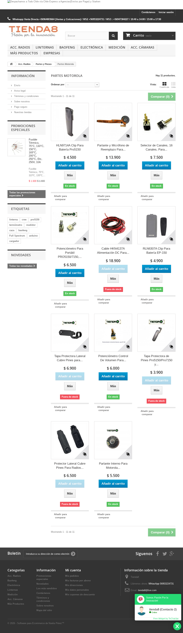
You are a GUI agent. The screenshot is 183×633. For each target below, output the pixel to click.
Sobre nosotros (21, 101)
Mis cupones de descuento (80, 594)
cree (24, 219)
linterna (13, 219)
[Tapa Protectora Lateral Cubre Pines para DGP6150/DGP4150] (70, 333)
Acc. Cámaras (142, 47)
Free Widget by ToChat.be (166, 618)
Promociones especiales (23, 128)
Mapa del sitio (44, 610)
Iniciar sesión (166, 12)
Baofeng (67, 47)
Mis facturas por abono (78, 580)
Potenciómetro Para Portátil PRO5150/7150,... (70, 253)
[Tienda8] (34, 31)
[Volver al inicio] (11, 64)
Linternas (45, 47)
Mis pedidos (72, 576)
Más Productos (24, 53)
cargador (14, 241)
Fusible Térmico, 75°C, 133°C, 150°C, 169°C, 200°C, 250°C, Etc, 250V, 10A (36, 151)
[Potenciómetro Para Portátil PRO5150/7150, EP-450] (70, 225)
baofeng (22, 230)
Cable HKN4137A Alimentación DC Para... (113, 250)
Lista (173, 87)
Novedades (21, 255)
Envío (16, 85)
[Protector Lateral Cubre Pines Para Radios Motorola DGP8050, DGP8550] (70, 440)
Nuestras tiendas (22, 112)
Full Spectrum (17, 235)
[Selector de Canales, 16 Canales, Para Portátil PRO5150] (156, 122)
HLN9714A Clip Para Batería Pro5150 (69, 147)
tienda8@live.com (147, 590)
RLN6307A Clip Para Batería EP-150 (156, 250)
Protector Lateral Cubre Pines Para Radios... (69, 465)
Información (23, 76)
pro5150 (35, 219)
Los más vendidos (46, 588)
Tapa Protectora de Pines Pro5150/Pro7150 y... (156, 360)
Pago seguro (20, 107)
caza (11, 230)
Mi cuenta (73, 570)
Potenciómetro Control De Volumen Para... (113, 358)
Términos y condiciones (26, 96)
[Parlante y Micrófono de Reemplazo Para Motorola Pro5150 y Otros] (113, 122)
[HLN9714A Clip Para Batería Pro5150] (70, 122)
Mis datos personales (77, 590)
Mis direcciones (74, 585)
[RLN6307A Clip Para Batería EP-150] (156, 225)
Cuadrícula (164, 87)
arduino (33, 235)
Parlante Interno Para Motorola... (113, 465)
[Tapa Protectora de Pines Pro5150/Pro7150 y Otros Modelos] (156, 333)
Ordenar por (57, 84)
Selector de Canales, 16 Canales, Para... (156, 147)
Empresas (51, 53)
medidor (31, 225)
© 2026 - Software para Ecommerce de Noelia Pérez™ (36, 623)
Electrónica (91, 47)
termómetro (15, 225)
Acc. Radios (20, 47)
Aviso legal (19, 90)
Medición (116, 47)
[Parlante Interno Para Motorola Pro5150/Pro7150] (113, 440)
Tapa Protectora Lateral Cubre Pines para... (69, 358)
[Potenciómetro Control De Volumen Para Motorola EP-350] (113, 333)
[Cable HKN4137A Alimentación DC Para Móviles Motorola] (113, 225)
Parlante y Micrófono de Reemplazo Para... (113, 147)
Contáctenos (148, 12)
